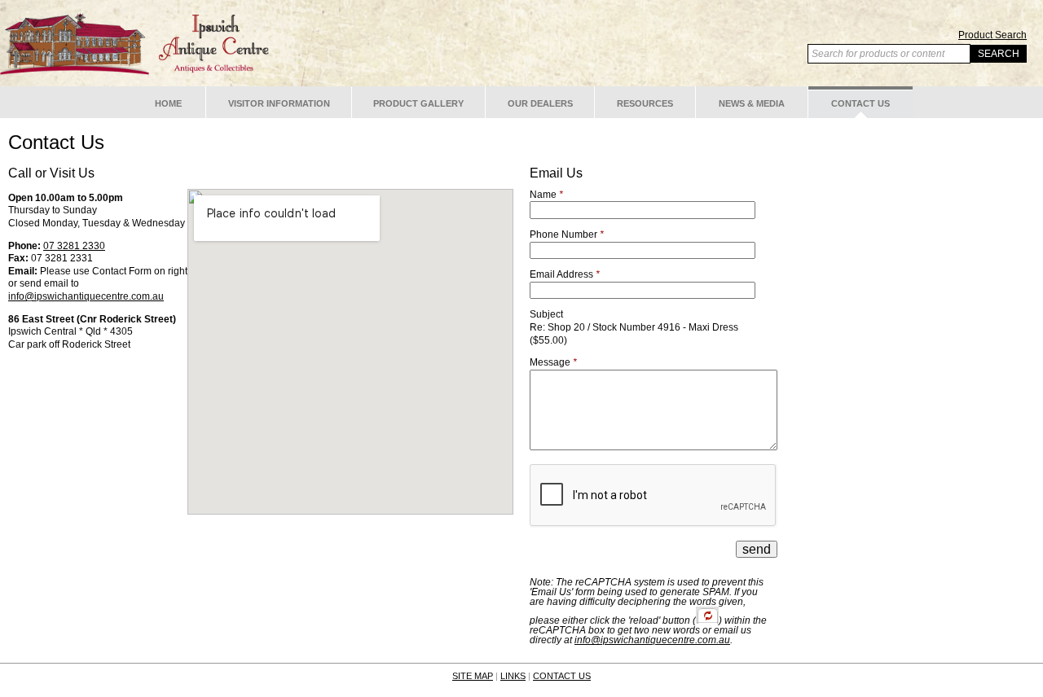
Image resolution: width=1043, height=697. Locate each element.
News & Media (752, 103)
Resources (645, 103)
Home (168, 103)
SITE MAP (472, 676)
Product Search (992, 35)
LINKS (513, 676)
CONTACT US (562, 676)
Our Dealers (540, 103)
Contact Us (860, 103)
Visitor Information (279, 103)
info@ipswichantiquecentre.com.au (86, 296)
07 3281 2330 (74, 246)
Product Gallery (418, 103)
